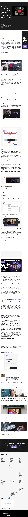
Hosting (20, 461)
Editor (19, 460)
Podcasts (2, 483)
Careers (2, 459)
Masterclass (20, 493)
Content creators (3, 46)
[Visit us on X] (4, 508)
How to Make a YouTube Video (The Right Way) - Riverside (13, 398)
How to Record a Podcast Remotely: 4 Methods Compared (7, 504)
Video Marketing (3, 480)
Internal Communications (4, 485)
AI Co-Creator (20, 462)
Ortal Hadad (4, 27)
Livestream (20, 459)
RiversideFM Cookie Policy (5, 513)
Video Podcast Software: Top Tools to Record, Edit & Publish (7, 505)
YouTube (2, 382)
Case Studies (20, 490)
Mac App (11, 461)
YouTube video (3, 316)
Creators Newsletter (21, 492)
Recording (20, 458)
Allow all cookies (8, 515)
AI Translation (20, 475)
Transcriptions (20, 464)
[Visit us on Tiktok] (9, 508)
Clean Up (20, 472)
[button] (26, 1)
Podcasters (20, 480)
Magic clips (20, 463)
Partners (2, 460)
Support (11, 465)
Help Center (20, 489)
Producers (20, 481)
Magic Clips (11, 229)
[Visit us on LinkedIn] (6, 508)
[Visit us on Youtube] (2, 508)
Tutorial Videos (3, 481)
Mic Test (11, 490)
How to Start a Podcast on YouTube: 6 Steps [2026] (7, 503)
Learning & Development (4, 484)
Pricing (10, 459)
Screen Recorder (12, 484)
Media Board (20, 471)
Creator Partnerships (3, 462)
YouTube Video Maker (12, 483)
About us (2, 458)
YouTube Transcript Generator (13, 492)
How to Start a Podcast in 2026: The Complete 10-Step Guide (7, 502)
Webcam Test (11, 491)
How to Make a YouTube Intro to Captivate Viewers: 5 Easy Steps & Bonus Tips (13, 415)
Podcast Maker (11, 480)
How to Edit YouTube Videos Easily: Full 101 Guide (11, 431)
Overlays (20, 473)
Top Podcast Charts (12, 493)
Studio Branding (20, 474)
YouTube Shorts (18, 325)
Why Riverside (11, 458)
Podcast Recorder (12, 481)
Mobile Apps (11, 462)
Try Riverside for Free (25, 46)
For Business (11, 460)
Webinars (2, 486)
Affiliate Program (3, 461)
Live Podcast (11, 482)
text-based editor (8, 352)
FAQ (10, 463)
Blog (1, 4)
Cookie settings (3, 515)
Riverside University (21, 486)
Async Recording (21, 470)
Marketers (20, 482)
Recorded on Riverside (21, 488)
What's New (20, 487)
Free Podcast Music (12, 494)
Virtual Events (2, 482)
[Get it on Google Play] (7, 498)
